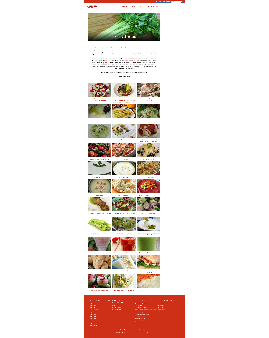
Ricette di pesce (93, 312)
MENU (133, 6)
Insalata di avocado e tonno (141, 312)
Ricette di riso (92, 307)
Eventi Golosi (160, 307)
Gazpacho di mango (139, 320)
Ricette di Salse (93, 318)
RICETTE (124, 6)
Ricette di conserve (93, 325)
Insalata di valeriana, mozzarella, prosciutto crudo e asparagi (146, 310)
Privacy (132, 329)
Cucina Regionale (161, 305)
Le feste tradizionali (116, 309)
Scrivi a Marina (124, 329)
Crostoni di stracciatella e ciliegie (142, 314)
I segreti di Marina (161, 309)
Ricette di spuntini (93, 323)
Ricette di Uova (93, 314)
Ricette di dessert (93, 320)
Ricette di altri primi (94, 309)
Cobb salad (137, 316)
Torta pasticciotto (138, 305)
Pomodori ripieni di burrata (140, 303)
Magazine (160, 311)
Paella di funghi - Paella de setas (141, 307)
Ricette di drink (93, 321)
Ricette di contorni (93, 316)
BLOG (141, 6)
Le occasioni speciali (116, 307)
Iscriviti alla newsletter (163, 1)
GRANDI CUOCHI (153, 6)
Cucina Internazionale (162, 303)
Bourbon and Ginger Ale (140, 318)
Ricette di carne (93, 311)
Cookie (139, 329)
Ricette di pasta (93, 305)
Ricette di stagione (116, 305)
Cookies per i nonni (139, 321)
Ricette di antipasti (93, 303)
